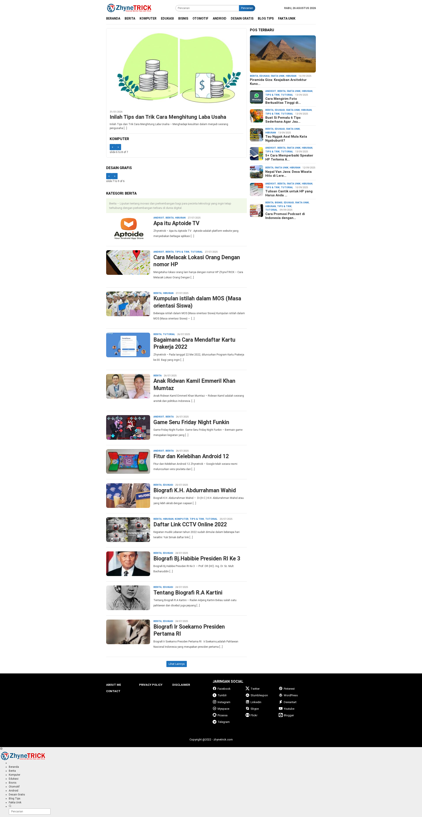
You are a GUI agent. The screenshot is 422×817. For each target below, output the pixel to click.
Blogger (289, 715)
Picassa (222, 715)
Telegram (224, 722)
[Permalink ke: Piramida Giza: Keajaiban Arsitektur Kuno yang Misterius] (283, 54)
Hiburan (180, 217)
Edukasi (168, 484)
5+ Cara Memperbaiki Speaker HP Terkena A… (289, 157)
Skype (255, 708)
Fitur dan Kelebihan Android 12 (191, 456)
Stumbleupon (259, 695)
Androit (158, 217)
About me (113, 684)
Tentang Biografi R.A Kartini (187, 592)
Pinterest (289, 688)
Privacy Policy (150, 684)
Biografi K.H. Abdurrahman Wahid (194, 490)
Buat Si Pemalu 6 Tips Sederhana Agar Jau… (283, 120)
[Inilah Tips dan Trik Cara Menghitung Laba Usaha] (176, 67)
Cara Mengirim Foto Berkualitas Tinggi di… (283, 101)
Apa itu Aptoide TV (176, 223)
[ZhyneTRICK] (129, 7)
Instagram (224, 702)
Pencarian (247, 8)
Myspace (223, 708)
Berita (170, 217)
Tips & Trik (182, 251)
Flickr (254, 715)
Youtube (289, 708)
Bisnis (278, 202)
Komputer (181, 519)
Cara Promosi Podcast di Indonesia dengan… (285, 216)
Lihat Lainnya (177, 664)
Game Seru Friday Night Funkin (191, 422)
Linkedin (256, 702)
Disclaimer (181, 684)
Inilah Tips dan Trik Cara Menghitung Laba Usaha (168, 117)
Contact (113, 691)
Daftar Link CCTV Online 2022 (190, 524)
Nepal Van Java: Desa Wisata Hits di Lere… (288, 173)
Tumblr (222, 695)
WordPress (291, 695)
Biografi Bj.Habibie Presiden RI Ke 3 (196, 558)
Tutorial (197, 251)
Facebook (224, 688)
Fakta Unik (277, 75)
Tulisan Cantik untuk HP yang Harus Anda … (289, 193)
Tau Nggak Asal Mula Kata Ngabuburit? (286, 138)
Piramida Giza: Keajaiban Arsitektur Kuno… (278, 82)
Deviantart (290, 702)
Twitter (255, 688)
